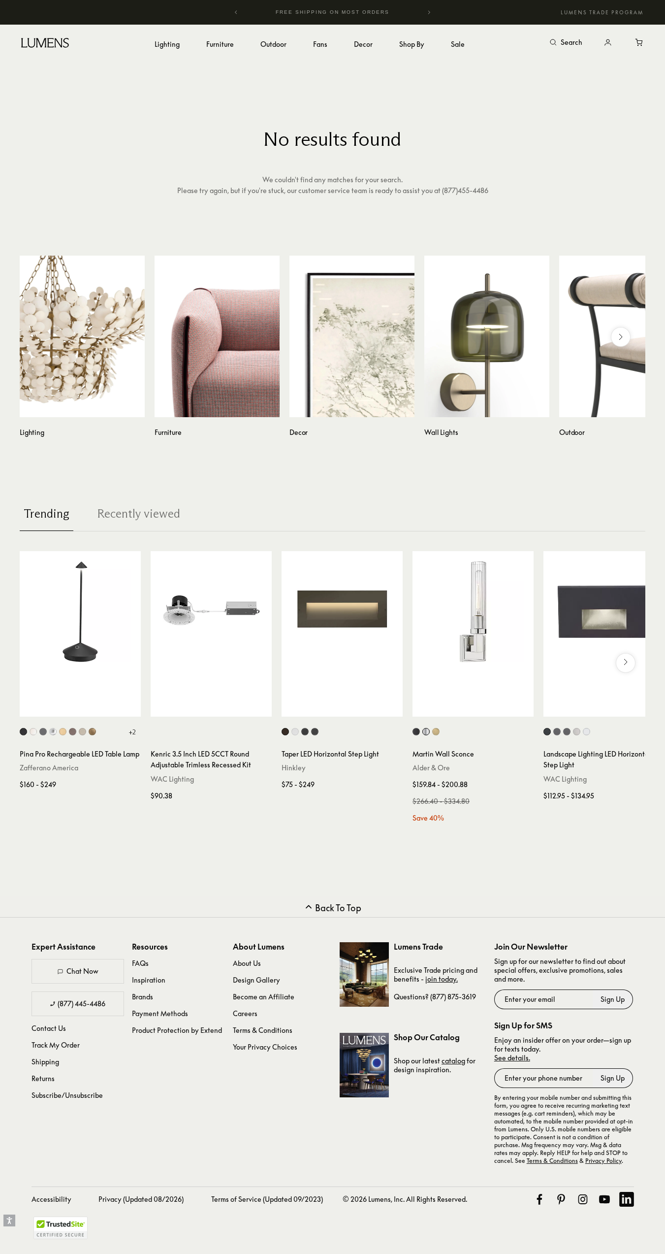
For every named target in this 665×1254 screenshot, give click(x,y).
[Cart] (639, 43)
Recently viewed (138, 513)
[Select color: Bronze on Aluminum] (557, 731)
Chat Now (82, 971)
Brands (142, 996)
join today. (441, 979)
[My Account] (608, 43)
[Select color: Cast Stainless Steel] (576, 731)
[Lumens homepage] (45, 44)
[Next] (428, 12)
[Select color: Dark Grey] (43, 731)
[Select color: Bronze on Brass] (566, 731)
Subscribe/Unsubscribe (67, 1095)
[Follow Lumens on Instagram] (583, 1199)
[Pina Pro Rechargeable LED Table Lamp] (80, 611)
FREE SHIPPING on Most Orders (325, 12)
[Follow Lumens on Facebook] (539, 1199)
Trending (46, 513)
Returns (43, 1078)
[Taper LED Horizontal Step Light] (342, 611)
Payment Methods (160, 1013)
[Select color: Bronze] (285, 731)
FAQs (140, 963)
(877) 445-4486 (81, 1003)
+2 (132, 731)
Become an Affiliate (263, 996)
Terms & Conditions (262, 1030)
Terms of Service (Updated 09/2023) (267, 1199)
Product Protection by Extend (177, 1030)
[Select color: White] (33, 731)
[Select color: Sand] (82, 731)
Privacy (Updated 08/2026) (141, 1199)
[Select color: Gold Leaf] (92, 731)
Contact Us (49, 1028)
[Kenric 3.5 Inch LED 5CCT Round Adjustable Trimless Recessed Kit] (211, 611)
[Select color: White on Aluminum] (586, 731)
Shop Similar (87, 707)
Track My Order (56, 1045)
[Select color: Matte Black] (314, 731)
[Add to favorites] (32, 707)
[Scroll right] (621, 337)
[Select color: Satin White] (295, 731)
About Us (247, 963)
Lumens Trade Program (602, 12)
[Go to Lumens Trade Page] (364, 974)
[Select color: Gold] (62, 731)
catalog (453, 1060)
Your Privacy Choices (265, 1047)
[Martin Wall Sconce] (473, 611)
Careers (245, 1013)
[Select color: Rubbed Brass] (436, 731)
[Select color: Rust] (72, 731)
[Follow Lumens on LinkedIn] (626, 1199)
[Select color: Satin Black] (305, 731)
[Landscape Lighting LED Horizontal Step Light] (604, 611)
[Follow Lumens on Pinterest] (561, 1199)
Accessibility (51, 1199)
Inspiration (148, 980)
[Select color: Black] (23, 731)
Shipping (45, 1061)
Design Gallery (256, 980)
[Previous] (236, 12)
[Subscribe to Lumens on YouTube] (604, 1199)
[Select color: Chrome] (53, 731)
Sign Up (613, 999)
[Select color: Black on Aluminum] (547, 731)
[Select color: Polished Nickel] (426, 731)
